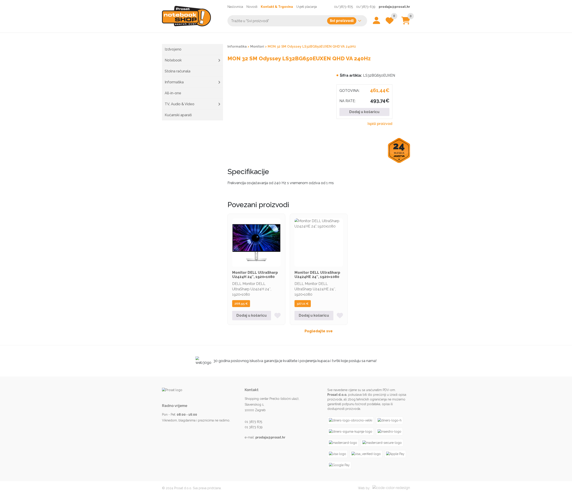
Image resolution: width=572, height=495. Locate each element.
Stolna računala (177, 71)
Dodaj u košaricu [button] (251, 315)
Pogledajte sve (319, 331)
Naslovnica (235, 6)
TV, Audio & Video (179, 104)
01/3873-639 (365, 6)
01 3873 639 (254, 427)
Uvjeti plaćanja (306, 6)
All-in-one (173, 93)
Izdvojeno (173, 49)
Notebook (173, 60)
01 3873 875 (253, 421)
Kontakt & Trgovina (277, 6)
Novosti (251, 6)
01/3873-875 (343, 6)
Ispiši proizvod (380, 124)
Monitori (257, 46)
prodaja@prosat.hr (394, 6)
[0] (405, 22)
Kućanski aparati (178, 115)
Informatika (174, 82)
